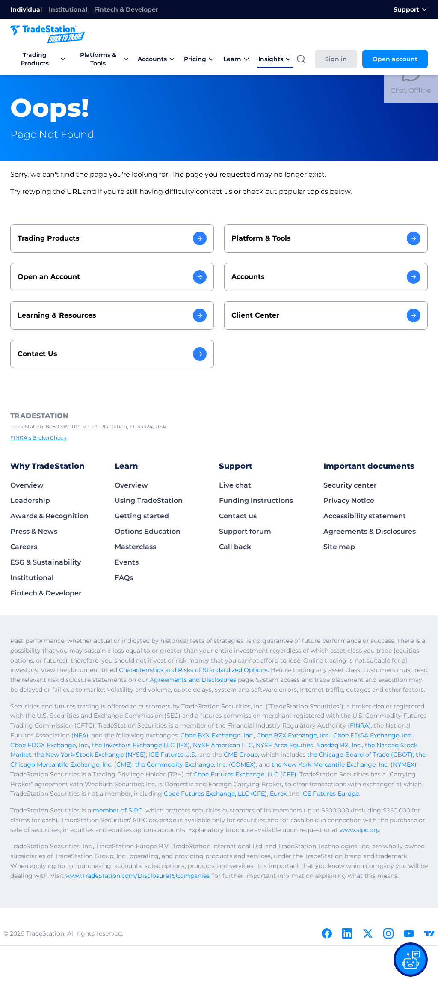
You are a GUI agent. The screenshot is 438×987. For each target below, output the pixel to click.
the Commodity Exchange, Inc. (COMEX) (195, 764)
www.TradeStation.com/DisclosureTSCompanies (137, 876)
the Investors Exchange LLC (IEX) (141, 745)
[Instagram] (388, 933)
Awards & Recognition (49, 516)
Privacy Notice (348, 500)
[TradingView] (429, 933)
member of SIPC (117, 810)
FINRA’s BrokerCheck (38, 437)
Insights (270, 59)
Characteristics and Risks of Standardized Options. (194, 670)
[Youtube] (409, 933)
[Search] (301, 59)
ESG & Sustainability (45, 562)
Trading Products (35, 59)
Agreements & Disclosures (369, 531)
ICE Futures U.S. (172, 754)
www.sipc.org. (361, 830)
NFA (80, 735)
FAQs (124, 578)
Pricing (195, 59)
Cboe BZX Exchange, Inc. (293, 735)
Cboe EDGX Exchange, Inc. (49, 745)
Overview (27, 485)
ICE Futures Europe (330, 793)
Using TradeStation (149, 500)
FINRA (359, 725)
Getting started (142, 516)
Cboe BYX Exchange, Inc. (217, 735)
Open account (395, 59)
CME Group (241, 754)
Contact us (238, 516)
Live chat (235, 485)
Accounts (152, 59)
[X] (368, 933)
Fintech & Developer (126, 9)
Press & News (33, 531)
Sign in (336, 59)
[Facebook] (327, 933)
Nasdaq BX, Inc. (339, 745)
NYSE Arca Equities (284, 745)
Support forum (245, 531)
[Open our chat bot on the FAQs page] (411, 960)
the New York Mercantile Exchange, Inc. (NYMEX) (344, 764)
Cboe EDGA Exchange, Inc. (372, 735)
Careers (23, 547)
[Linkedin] (347, 933)
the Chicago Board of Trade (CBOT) (360, 754)
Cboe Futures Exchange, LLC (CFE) (244, 774)
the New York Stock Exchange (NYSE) (90, 754)
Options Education (148, 531)
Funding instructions (256, 500)
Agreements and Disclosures (193, 680)
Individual (26, 9)
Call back (235, 547)
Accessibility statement (364, 516)
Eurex (278, 793)
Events (127, 562)
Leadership (30, 500)
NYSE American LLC (223, 745)
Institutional (68, 9)
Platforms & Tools (98, 59)
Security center (350, 485)
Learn (232, 59)
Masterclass (135, 547)
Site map (339, 547)
